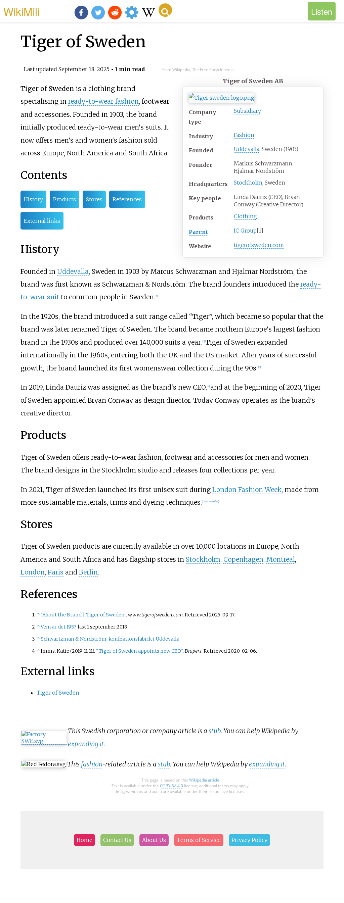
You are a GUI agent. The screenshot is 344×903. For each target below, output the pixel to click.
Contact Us (117, 840)
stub (215, 731)
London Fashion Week (247, 490)
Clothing (245, 216)
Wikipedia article (204, 780)
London (32, 572)
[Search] (165, 10)
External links (42, 220)
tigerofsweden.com (259, 245)
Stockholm (248, 182)
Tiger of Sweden (58, 692)
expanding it (86, 744)
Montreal (280, 559)
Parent (198, 232)
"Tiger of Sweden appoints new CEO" (139, 651)
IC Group (245, 230)
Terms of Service (199, 840)
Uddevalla (246, 149)
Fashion (244, 135)
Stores (94, 199)
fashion (91, 764)
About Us (154, 840)
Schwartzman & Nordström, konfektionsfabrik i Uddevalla (110, 639)
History (33, 199)
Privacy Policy (249, 840)
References (127, 199)
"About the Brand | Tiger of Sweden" (83, 615)
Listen (321, 11)
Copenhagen (243, 559)
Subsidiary (247, 110)
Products (64, 199)
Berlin (88, 572)
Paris (55, 572)
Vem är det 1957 (58, 627)
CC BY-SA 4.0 (171, 786)
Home (84, 840)
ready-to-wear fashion (103, 101)
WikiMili (21, 11)
